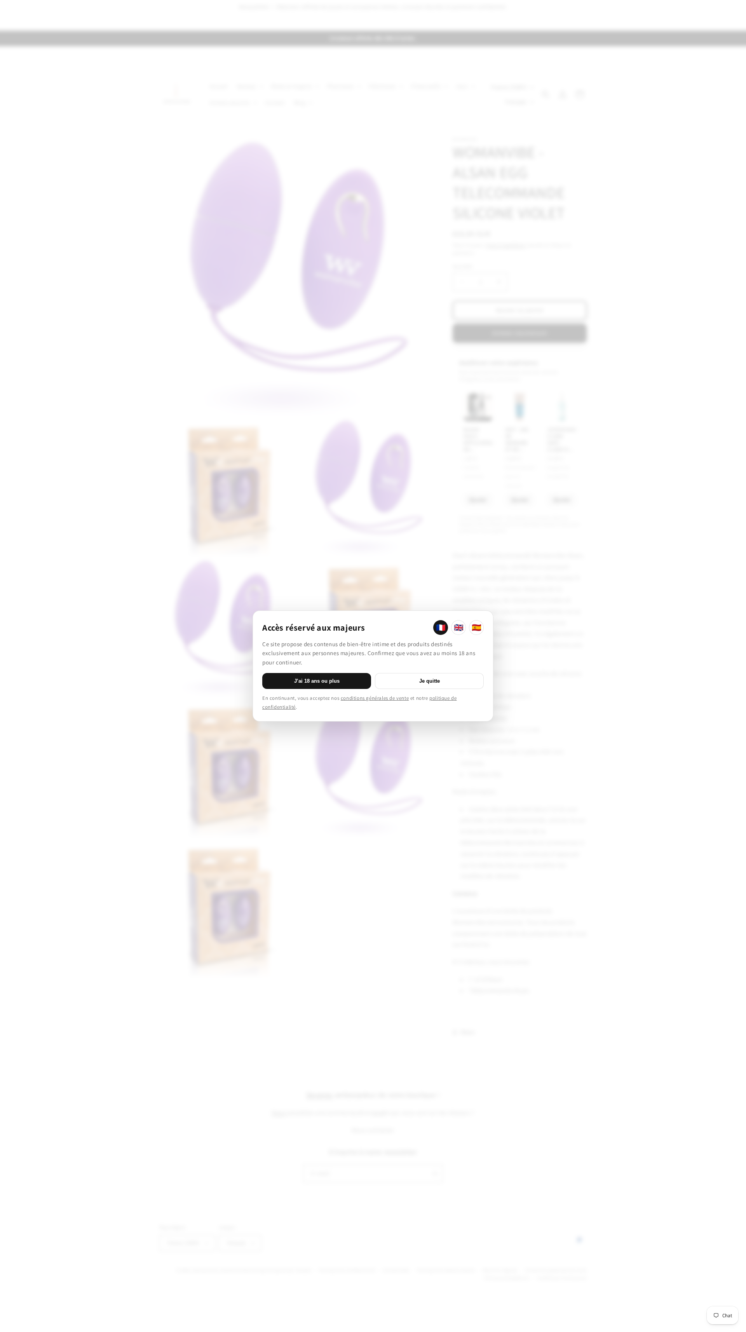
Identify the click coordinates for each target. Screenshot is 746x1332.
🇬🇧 (459, 627)
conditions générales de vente (375, 698)
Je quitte (429, 681)
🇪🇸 (476, 627)
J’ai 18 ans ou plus (317, 681)
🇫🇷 (441, 627)
